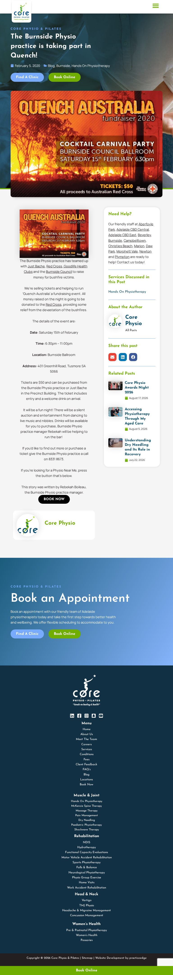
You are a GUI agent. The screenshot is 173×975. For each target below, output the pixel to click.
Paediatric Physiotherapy (86, 825)
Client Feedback (86, 764)
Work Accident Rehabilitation (86, 887)
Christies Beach (120, 246)
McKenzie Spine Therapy (86, 806)
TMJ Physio (86, 905)
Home (87, 729)
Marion (139, 246)
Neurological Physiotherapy (86, 872)
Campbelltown (135, 240)
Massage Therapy (87, 810)
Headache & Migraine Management (86, 910)
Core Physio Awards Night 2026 (137, 387)
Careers (86, 744)
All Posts (131, 330)
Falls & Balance (86, 867)
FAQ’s (87, 769)
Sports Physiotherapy (86, 862)
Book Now (86, 784)
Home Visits (86, 882)
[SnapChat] (93, 715)
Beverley (144, 234)
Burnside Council (59, 271)
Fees (86, 759)
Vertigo (86, 900)
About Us (86, 734)
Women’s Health (86, 935)
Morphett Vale (127, 251)
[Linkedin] (72, 715)
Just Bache (36, 266)
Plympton (122, 256)
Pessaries (87, 940)
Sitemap (87, 958)
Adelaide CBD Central (132, 229)
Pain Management (86, 815)
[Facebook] (79, 715)
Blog (86, 774)
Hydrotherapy (86, 847)
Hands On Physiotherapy (127, 292)
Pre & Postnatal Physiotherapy (86, 930)
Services (86, 749)
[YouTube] (101, 715)
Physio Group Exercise (86, 877)
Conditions (86, 754)
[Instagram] (86, 715)
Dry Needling (86, 820)
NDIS (86, 842)
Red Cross (54, 266)
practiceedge (138, 958)
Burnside (115, 240)
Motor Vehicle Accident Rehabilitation (86, 857)
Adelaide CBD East (122, 234)
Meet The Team (86, 739)
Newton (145, 251)
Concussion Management (86, 915)
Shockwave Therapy (86, 829)
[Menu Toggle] (155, 5)
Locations (86, 779)
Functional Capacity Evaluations (86, 852)
